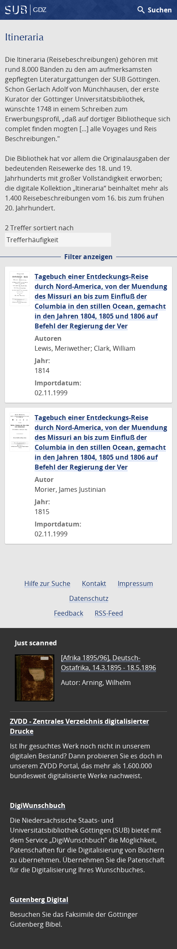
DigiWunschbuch (37, 805)
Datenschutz (88, 598)
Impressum (135, 583)
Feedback (68, 613)
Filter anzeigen (88, 256)
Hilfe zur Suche (47, 583)
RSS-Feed (109, 613)
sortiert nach (53, 227)
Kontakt (94, 583)
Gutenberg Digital (39, 899)
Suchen (154, 10)
